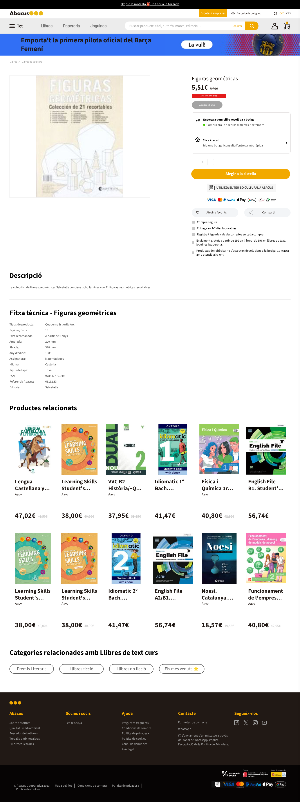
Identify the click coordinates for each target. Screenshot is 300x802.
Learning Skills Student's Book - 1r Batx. (79, 598)
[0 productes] (287, 28)
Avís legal (128, 749)
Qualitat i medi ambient (24, 728)
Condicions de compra (136, 728)
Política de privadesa (135, 733)
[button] (274, 27)
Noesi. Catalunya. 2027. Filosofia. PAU (218, 601)
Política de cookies (134, 739)
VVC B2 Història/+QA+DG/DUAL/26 (125, 488)
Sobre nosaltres (19, 723)
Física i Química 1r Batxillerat (215, 488)
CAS (288, 13)
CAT (282, 13)
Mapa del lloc (63, 786)
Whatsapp (184, 729)
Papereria (71, 25)
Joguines (98, 25)
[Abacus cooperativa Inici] (27, 15)
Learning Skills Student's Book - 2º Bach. (33, 601)
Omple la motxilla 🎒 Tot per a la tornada (150, 4)
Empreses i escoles (21, 744)
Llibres (46, 25)
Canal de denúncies (134, 744)
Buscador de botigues (23, 733)
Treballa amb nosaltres (24, 739)
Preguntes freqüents (135, 723)
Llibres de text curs (32, 62)
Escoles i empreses (213, 13)
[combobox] (172, 26)
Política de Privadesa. (215, 744)
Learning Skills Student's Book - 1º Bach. (79, 492)
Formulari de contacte (192, 722)
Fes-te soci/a (74, 723)
